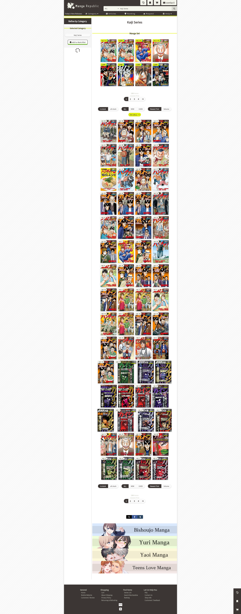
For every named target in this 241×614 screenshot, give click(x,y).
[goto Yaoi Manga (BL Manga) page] (134, 554)
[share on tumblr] (140, 517)
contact (170, 2)
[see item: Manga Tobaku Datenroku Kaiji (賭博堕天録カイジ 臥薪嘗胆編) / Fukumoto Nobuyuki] (109, 396)
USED (141, 109)
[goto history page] (143, 2)
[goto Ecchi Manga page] (134, 529)
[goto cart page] (157, 2)
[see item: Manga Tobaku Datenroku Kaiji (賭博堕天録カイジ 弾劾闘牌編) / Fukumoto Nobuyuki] (126, 396)
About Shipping (106, 595)
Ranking (131, 13)
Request (149, 13)
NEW (132, 109)
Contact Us (148, 595)
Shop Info (148, 597)
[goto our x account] (120, 609)
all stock (113, 109)
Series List (127, 592)
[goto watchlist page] (150, 2)
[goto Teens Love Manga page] (134, 567)
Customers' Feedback (152, 600)
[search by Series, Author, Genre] (174, 8)
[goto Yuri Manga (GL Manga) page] (134, 542)
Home (83, 592)
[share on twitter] (129, 517)
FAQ (146, 592)
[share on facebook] (134, 517)
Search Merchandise (131, 595)
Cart (102, 592)
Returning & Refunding (109, 600)
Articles (112, 13)
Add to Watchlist (78, 42)
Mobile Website (86, 595)
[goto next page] (142, 99)
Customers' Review (88, 597)
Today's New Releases (73, 13)
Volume (166, 109)
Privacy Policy (106, 597)
